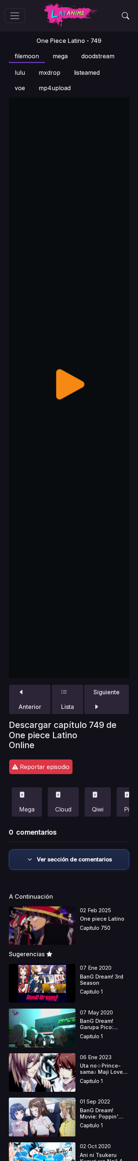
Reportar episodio (44, 766)
